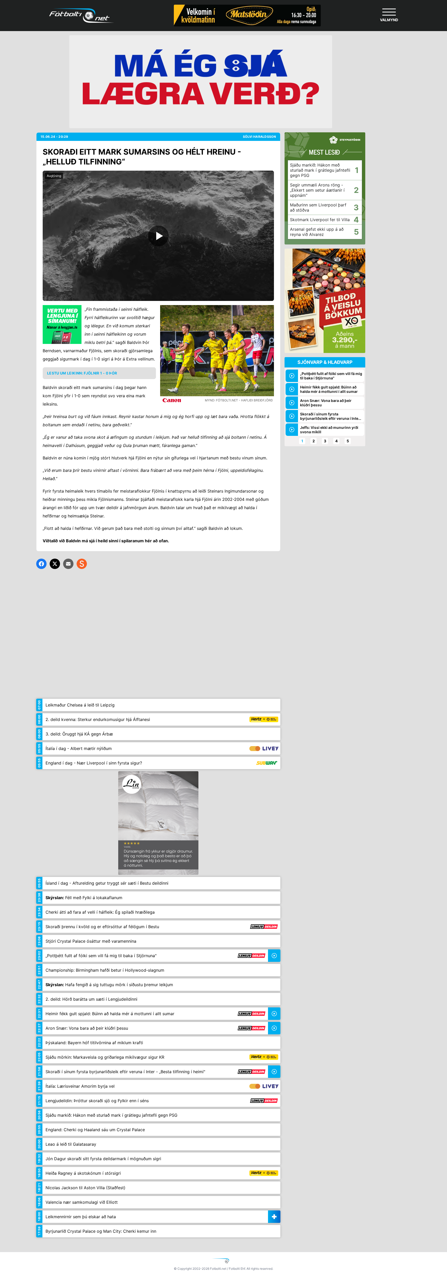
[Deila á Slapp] (82, 564)
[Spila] (158, 236)
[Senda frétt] (68, 564)
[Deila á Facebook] (41, 564)
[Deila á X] (55, 564)
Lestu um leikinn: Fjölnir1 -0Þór (82, 373)
